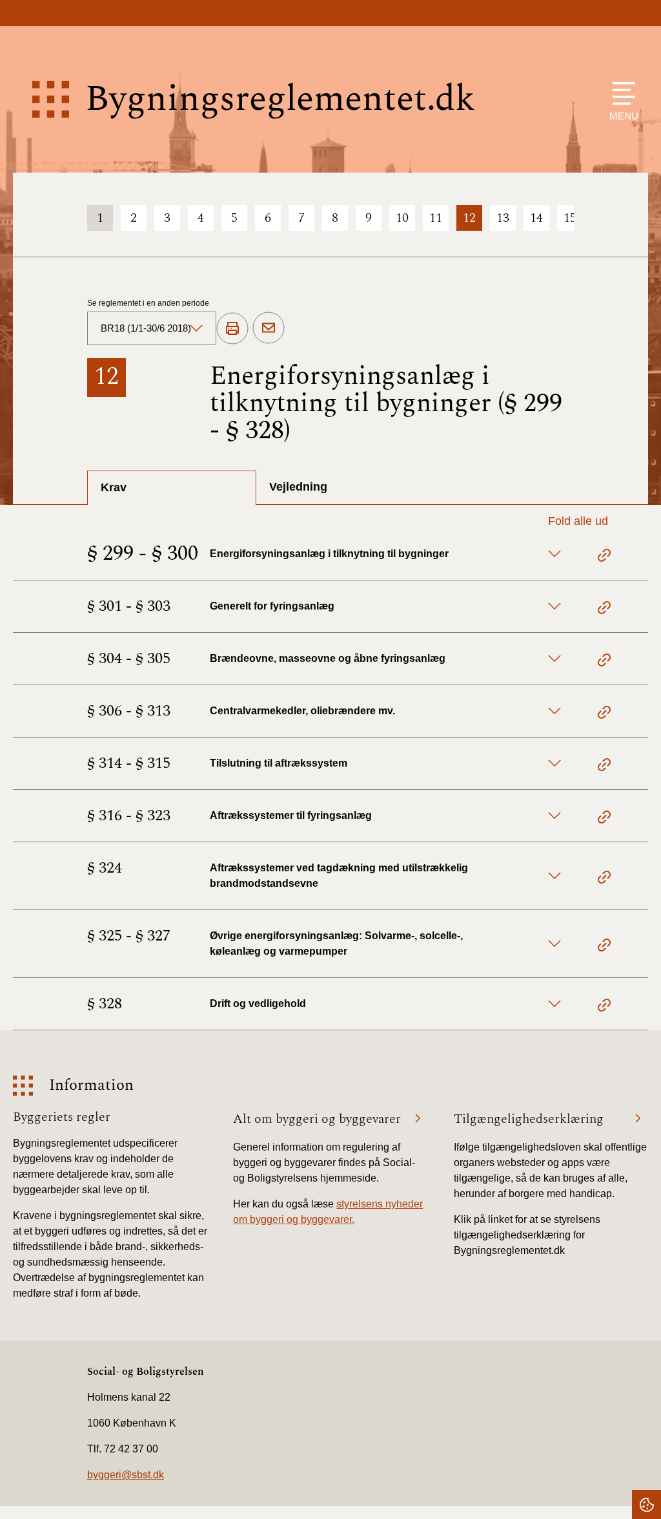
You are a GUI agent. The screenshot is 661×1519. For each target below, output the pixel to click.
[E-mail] (269, 328)
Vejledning (298, 486)
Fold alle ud (578, 521)
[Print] (232, 329)
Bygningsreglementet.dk (280, 99)
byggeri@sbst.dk (125, 1474)
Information (91, 1086)
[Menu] (620, 93)
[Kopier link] (604, 557)
